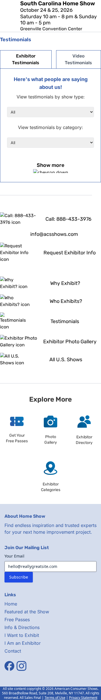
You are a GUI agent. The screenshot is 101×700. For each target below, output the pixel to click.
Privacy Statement (83, 697)
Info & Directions (22, 627)
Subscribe (18, 577)
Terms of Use (55, 697)
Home (10, 604)
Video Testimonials (78, 59)
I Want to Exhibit (21, 635)
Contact (12, 651)
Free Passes (17, 619)
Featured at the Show (26, 611)
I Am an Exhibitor (22, 643)
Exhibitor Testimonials (25, 59)
